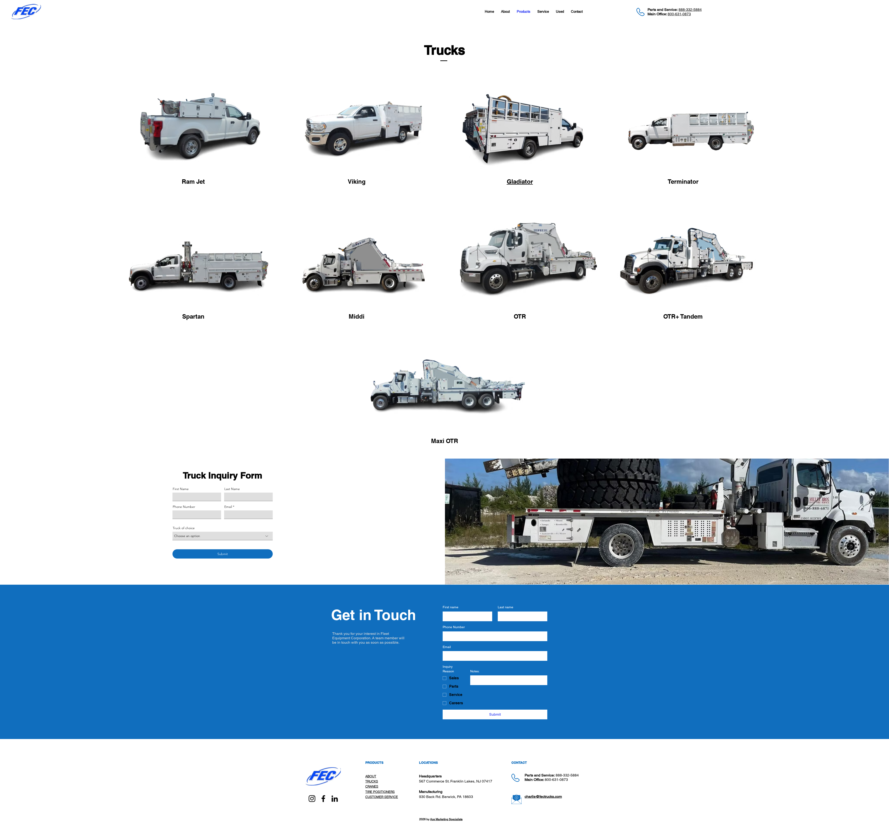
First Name (181, 489)
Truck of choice (184, 528)
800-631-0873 (679, 14)
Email (228, 506)
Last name (505, 607)
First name (450, 607)
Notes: (475, 671)
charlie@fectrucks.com (543, 796)
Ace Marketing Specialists (446, 819)
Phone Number (184, 506)
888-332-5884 (690, 9)
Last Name (232, 489)
